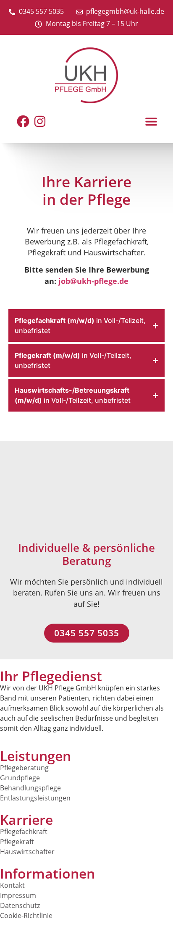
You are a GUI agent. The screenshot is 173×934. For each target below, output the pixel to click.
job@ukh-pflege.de (93, 281)
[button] (151, 121)
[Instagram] (40, 121)
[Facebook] (23, 121)
